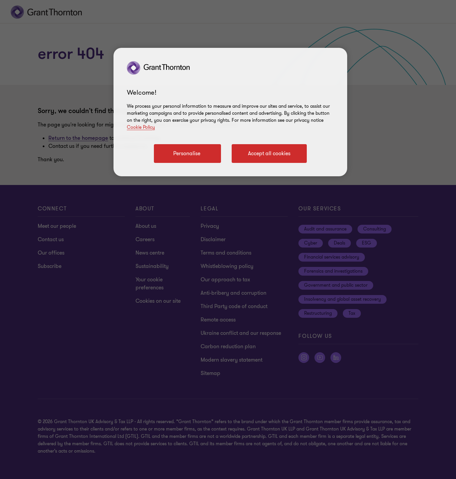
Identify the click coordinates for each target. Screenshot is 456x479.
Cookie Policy (141, 127)
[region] (230, 112)
